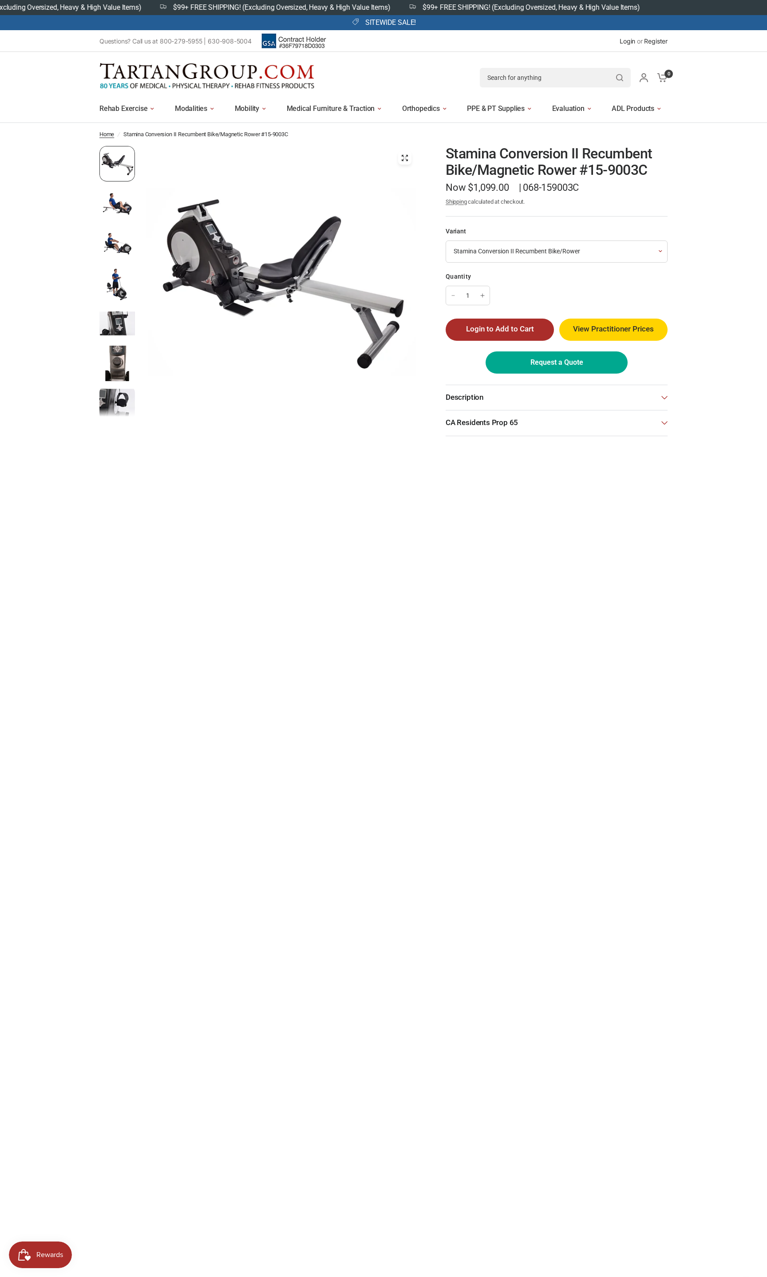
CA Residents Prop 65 (482, 422)
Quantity (458, 276)
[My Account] (643, 77)
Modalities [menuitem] (191, 108)
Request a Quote (556, 362)
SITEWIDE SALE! (390, 23)
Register (656, 41)
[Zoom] (404, 158)
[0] (660, 77)
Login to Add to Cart (500, 329)
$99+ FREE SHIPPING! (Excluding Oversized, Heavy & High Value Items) (256, 8)
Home (106, 134)
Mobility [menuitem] (247, 108)
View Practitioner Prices (613, 329)
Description (464, 397)
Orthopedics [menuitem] (421, 108)
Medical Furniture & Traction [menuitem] (331, 108)
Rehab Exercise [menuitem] (123, 108)
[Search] (620, 77)
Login (627, 41)
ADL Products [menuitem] (633, 108)
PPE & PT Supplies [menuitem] (496, 108)
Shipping (456, 201)
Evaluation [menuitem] (568, 108)
